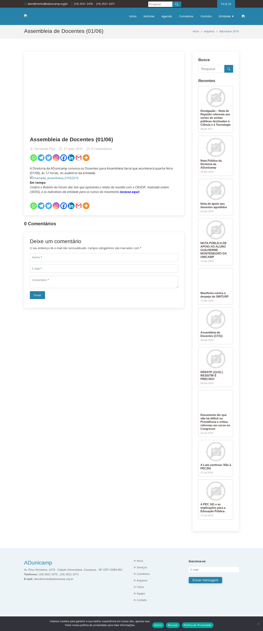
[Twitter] (48, 157)
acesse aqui (129, 192)
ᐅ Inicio (138, 561)
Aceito (158, 625)
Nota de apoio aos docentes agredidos (213, 205)
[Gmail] (78, 157)
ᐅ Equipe (139, 593)
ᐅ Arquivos (140, 580)
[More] (86, 157)
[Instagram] (56, 157)
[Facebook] (63, 157)
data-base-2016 (229, 31)
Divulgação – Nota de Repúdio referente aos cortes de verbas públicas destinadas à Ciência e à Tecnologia (215, 117)
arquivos (209, 31)
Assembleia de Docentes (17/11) (211, 334)
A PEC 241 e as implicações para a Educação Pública (212, 508)
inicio (196, 31)
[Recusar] (258, 624)
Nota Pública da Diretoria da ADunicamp (211, 164)
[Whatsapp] (33, 157)
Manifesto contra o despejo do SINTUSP (214, 294)
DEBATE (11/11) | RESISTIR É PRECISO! (211, 375)
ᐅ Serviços (140, 567)
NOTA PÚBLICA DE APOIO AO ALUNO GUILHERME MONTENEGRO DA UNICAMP (213, 250)
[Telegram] (41, 157)
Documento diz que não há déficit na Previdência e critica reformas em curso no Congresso (215, 421)
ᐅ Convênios (142, 574)
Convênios (186, 16)
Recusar (173, 625)
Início (133, 16)
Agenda (167, 16)
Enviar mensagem (205, 580)
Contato (206, 16)
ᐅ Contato (140, 600)
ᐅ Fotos (139, 587)
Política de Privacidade (198, 625)
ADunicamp (38, 563)
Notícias (149, 16)
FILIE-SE (226, 4)
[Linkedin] (71, 157)
